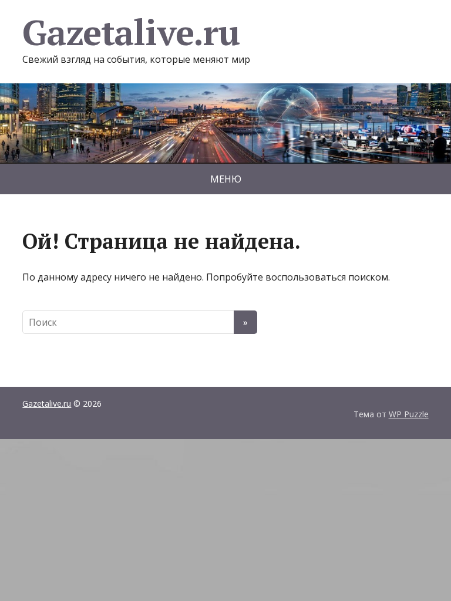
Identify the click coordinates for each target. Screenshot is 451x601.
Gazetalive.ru (130, 32)
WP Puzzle (409, 414)
